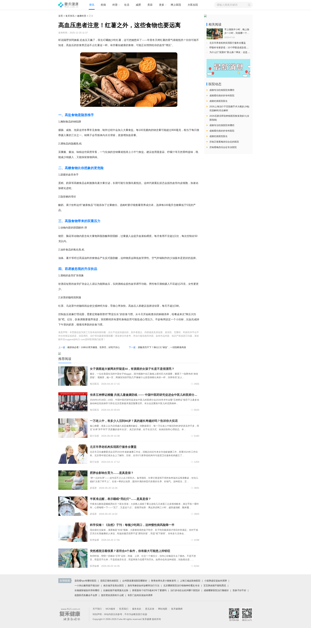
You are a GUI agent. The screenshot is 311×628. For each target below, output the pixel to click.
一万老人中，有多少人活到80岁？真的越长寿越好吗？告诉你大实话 (134, 420)
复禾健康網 (176, 608)
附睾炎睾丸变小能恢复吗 (163, 580)
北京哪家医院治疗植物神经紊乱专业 (181, 585)
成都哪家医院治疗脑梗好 (216, 590)
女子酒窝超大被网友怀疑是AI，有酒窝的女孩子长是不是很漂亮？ (132, 368)
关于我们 (97, 608)
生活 (126, 4)
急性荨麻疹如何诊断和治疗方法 (143, 585)
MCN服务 (110, 608)
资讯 (91, 4)
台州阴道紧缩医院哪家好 (134, 580)
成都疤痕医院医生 (218, 101)
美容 (150, 4)
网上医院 (176, 4)
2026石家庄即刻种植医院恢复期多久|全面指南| (229, 118)
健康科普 (81, 16)
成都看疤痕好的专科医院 (221, 95)
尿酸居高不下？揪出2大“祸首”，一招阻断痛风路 (162, 347)
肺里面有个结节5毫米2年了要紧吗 (149, 590)
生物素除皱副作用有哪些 (87, 590)
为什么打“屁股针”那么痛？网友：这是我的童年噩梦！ (236, 52)
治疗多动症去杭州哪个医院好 (185, 590)
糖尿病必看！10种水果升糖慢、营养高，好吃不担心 (93, 347)
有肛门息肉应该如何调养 (140, 595)
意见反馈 (149, 608)
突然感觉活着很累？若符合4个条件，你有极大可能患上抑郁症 (130, 551)
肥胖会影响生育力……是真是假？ (112, 472)
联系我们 (123, 608)
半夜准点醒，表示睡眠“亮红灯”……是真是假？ (120, 498)
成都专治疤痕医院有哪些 (221, 90)
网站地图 (162, 608)
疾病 (103, 4)
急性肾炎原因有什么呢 (112, 595)
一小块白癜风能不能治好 (87, 585)
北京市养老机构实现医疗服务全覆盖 (113, 446)
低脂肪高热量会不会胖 (86, 595)
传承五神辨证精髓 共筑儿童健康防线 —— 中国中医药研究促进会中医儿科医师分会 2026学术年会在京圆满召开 (162, 394)
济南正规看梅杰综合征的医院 (224, 141)
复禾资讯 (70, 16)
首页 (60, 16)
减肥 (138, 4)
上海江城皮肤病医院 (190, 580)
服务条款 (136, 608)
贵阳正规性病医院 (109, 580)
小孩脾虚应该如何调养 (215, 580)
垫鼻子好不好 (239, 590)
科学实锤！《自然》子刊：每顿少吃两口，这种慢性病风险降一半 (132, 525)
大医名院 (193, 4)
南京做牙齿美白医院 (113, 585)
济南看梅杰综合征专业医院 (223, 147)
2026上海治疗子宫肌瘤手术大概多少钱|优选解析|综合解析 (229, 108)
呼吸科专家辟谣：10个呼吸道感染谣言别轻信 (232, 47)
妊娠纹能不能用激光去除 (115, 590)
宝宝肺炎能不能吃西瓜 (214, 585)
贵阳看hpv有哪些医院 (85, 580)
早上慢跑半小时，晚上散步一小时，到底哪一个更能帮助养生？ (236, 33)
